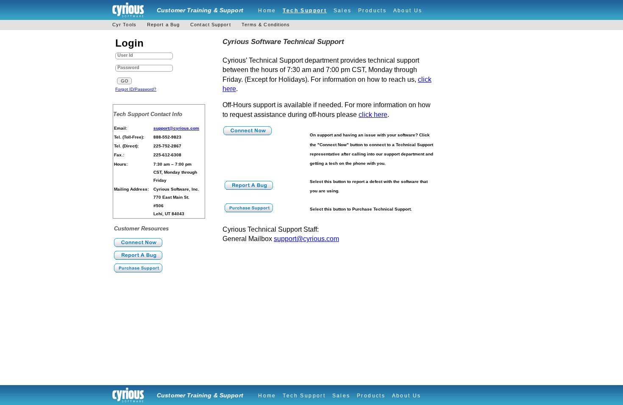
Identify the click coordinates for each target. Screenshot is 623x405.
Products (372, 11)
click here (373, 114)
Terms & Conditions (266, 24)
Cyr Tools (124, 24)
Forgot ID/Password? (135, 89)
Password (128, 67)
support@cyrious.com (176, 128)
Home (267, 11)
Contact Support (210, 24)
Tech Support (305, 11)
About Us (408, 11)
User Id (125, 55)
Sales (343, 11)
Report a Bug (163, 24)
